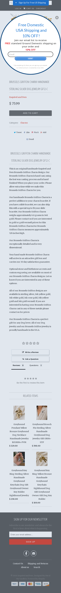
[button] (57, 17)
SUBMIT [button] (30, 58)
